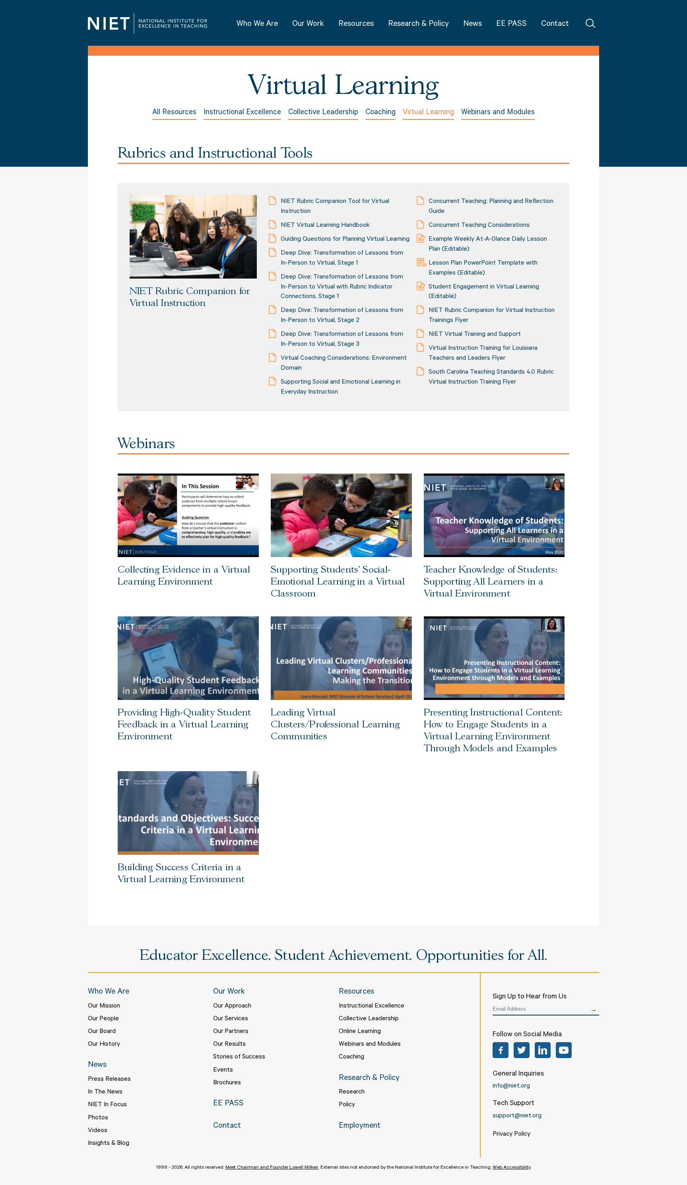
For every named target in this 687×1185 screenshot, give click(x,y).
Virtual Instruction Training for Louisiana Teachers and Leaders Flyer (483, 353)
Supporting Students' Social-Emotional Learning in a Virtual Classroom (338, 581)
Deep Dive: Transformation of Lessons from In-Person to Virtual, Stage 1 (342, 258)
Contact (555, 24)
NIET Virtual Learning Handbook (325, 225)
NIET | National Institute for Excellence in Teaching (147, 23)
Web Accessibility (511, 1168)
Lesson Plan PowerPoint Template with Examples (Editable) (483, 268)
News (472, 24)
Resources (356, 24)
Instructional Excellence (242, 113)
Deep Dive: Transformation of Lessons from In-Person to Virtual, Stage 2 (342, 315)
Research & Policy (418, 24)
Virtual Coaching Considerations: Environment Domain (344, 363)
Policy (347, 1105)
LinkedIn (543, 1050)
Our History (104, 1044)
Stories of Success (239, 1057)
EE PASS (511, 24)
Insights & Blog (108, 1143)
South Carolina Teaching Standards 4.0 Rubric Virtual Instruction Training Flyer (491, 377)
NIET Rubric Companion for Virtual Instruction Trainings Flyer (492, 315)
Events (223, 1070)
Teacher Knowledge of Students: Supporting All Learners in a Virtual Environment (490, 581)
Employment (359, 1126)
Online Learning (360, 1031)
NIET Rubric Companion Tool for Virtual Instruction (335, 206)
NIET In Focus (107, 1105)
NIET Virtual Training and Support (475, 334)
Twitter (522, 1050)
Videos (97, 1130)
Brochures (227, 1083)
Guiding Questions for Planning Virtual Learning (345, 239)
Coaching (380, 113)
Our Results (229, 1044)
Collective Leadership (323, 113)
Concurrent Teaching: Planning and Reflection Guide (491, 206)
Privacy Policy (511, 1134)
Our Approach (232, 1006)
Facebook (500, 1050)
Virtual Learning (428, 113)
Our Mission (104, 1006)
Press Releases (109, 1079)
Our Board (102, 1031)
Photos (98, 1118)
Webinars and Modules (498, 113)
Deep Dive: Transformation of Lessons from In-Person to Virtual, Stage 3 (342, 339)
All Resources (174, 113)
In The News (105, 1092)
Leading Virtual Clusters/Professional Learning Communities (335, 724)
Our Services (230, 1019)
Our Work (308, 24)
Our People (103, 1019)
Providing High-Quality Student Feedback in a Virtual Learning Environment (184, 724)
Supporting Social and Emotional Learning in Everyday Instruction (340, 387)
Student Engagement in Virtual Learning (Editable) (484, 292)
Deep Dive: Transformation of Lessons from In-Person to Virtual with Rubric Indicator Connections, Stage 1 (342, 287)
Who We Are (257, 24)
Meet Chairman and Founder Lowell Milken (271, 1168)
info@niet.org (511, 1086)
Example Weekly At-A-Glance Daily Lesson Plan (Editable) (488, 244)
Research (352, 1092)
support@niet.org (517, 1116)
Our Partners (230, 1031)
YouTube (564, 1050)
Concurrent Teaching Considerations (479, 225)
